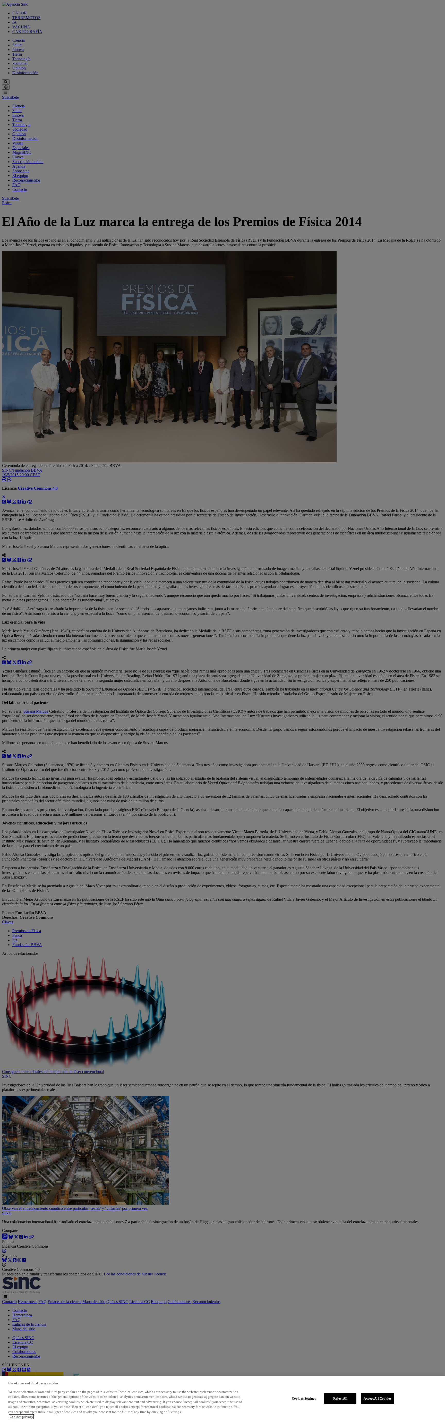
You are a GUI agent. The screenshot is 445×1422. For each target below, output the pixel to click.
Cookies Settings (304, 1398)
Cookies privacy (21, 1417)
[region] (222, 1399)
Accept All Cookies (377, 1398)
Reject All (340, 1398)
